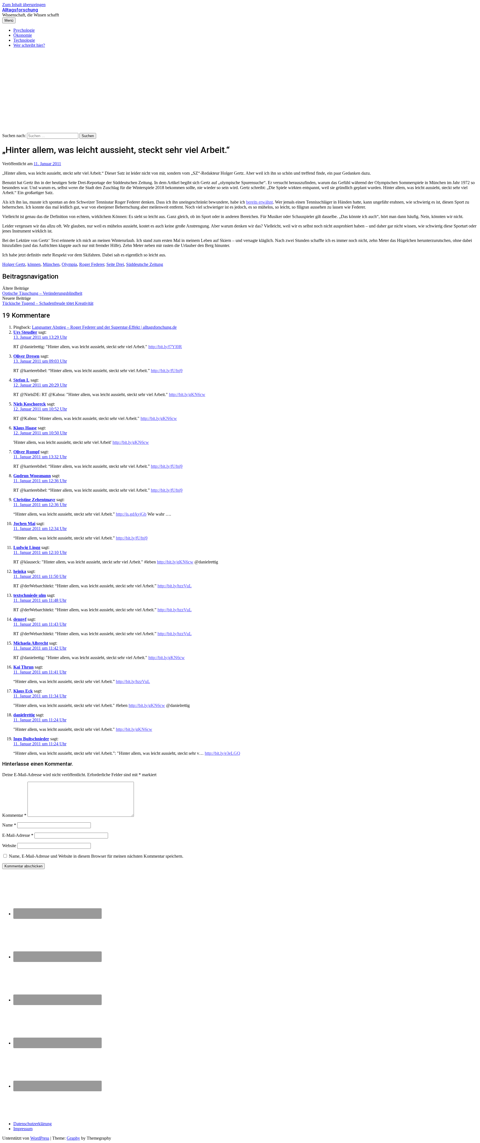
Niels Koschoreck (29, 404)
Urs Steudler (25, 332)
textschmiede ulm (29, 595)
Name (9, 825)
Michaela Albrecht (30, 643)
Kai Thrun (23, 667)
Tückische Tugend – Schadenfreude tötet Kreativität (47, 303)
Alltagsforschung (20, 10)
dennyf (19, 619)
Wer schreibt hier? (29, 45)
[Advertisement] (240, 91)
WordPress (39, 1138)
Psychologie (24, 30)
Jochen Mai (24, 523)
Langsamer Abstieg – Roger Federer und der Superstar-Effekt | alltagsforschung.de (104, 327)
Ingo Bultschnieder (31, 738)
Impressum (22, 1128)
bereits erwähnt (259, 202)
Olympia (69, 264)
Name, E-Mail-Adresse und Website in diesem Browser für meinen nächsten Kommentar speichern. (96, 856)
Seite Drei (115, 264)
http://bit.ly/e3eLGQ (222, 753)
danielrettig (24, 714)
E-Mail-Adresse (17, 835)
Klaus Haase (25, 427)
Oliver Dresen (26, 356)
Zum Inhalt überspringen (24, 4)
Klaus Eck (23, 691)
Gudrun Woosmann (32, 475)
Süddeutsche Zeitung (144, 264)
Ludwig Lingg (26, 547)
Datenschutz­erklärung (32, 1123)
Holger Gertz (13, 264)
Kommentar (14, 815)
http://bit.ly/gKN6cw (187, 394)
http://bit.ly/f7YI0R (165, 346)
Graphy (73, 1138)
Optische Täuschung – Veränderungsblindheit (42, 293)
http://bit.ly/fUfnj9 (166, 370)
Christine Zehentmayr (34, 499)
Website (9, 845)
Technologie (24, 40)
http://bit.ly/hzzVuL (175, 585)
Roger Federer (91, 264)
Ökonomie (22, 35)
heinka (19, 571)
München (51, 264)
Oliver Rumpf (26, 451)
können (34, 264)
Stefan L (21, 380)
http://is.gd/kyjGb (131, 514)
